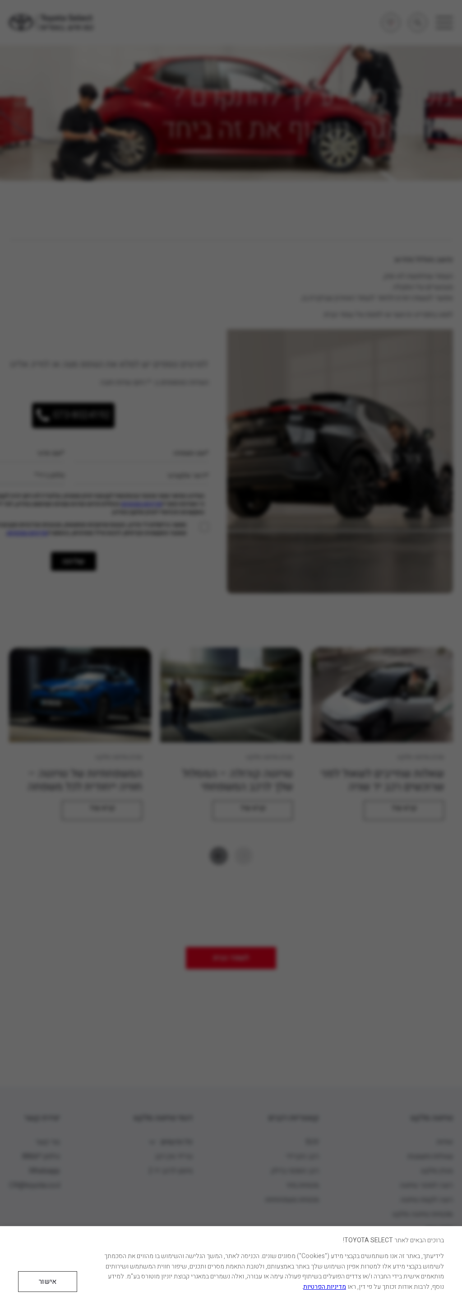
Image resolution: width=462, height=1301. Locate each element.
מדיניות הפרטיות (324, 1287)
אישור (47, 1281)
